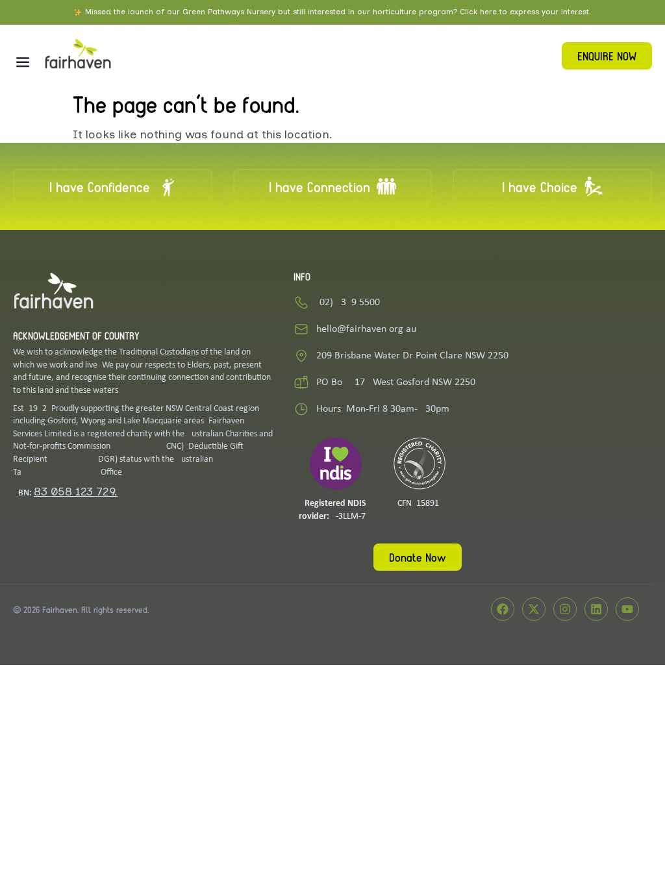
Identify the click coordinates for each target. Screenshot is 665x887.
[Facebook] (502, 609)
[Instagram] (565, 609)
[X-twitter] (534, 609)
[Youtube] (627, 609)
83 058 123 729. (76, 491)
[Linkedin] (596, 609)
